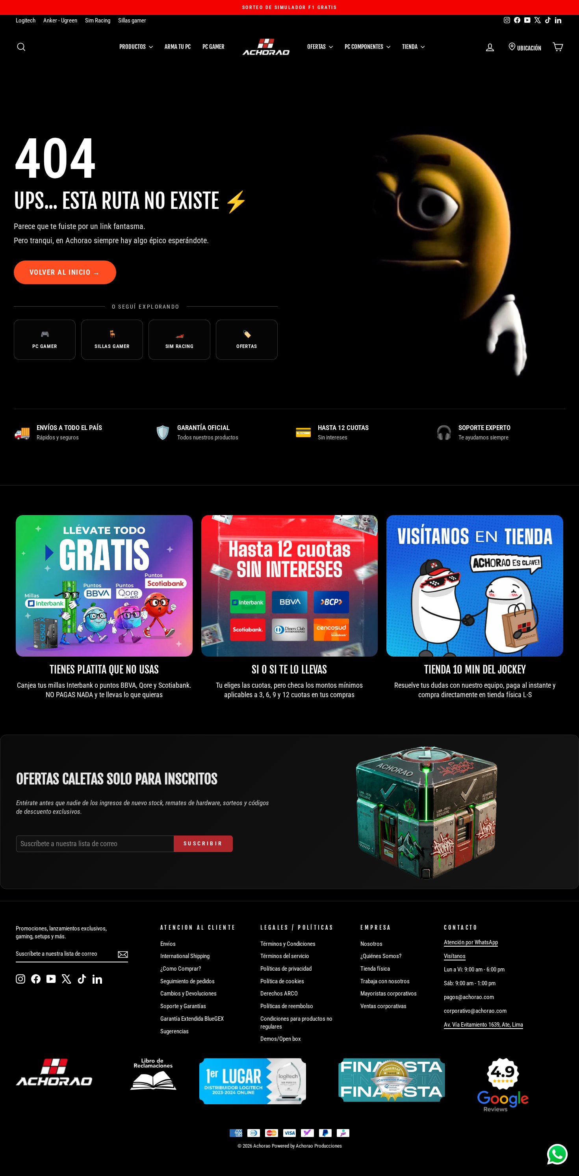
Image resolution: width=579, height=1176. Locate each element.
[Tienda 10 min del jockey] (474, 586)
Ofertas (317, 46)
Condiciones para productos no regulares (296, 1022)
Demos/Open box (280, 1038)
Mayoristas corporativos (388, 993)
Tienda (410, 46)
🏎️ (179, 339)
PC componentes (364, 46)
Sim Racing (97, 20)
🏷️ (246, 339)
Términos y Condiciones (287, 943)
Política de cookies (282, 981)
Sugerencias (174, 1031)
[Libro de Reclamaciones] (153, 1074)
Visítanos (455, 956)
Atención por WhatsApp (471, 942)
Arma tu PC (178, 46)
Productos (133, 46)
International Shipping (185, 956)
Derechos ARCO (279, 993)
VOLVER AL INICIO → (65, 272)
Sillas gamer (132, 20)
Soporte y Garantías (183, 1006)
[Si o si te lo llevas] (289, 586)
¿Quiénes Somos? (380, 956)
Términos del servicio (284, 956)
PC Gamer (213, 46)
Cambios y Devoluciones (188, 993)
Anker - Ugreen (60, 20)
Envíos (168, 943)
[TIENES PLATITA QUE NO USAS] (104, 586)
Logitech (25, 20)
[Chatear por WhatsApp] (557, 1154)
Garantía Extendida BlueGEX (192, 1018)
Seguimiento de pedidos (187, 981)
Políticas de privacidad (286, 968)
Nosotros (371, 943)
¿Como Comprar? (180, 968)
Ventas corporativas (383, 1006)
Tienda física (375, 968)
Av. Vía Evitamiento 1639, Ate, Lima (483, 1024)
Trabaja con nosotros (385, 981)
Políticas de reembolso (286, 1006)
